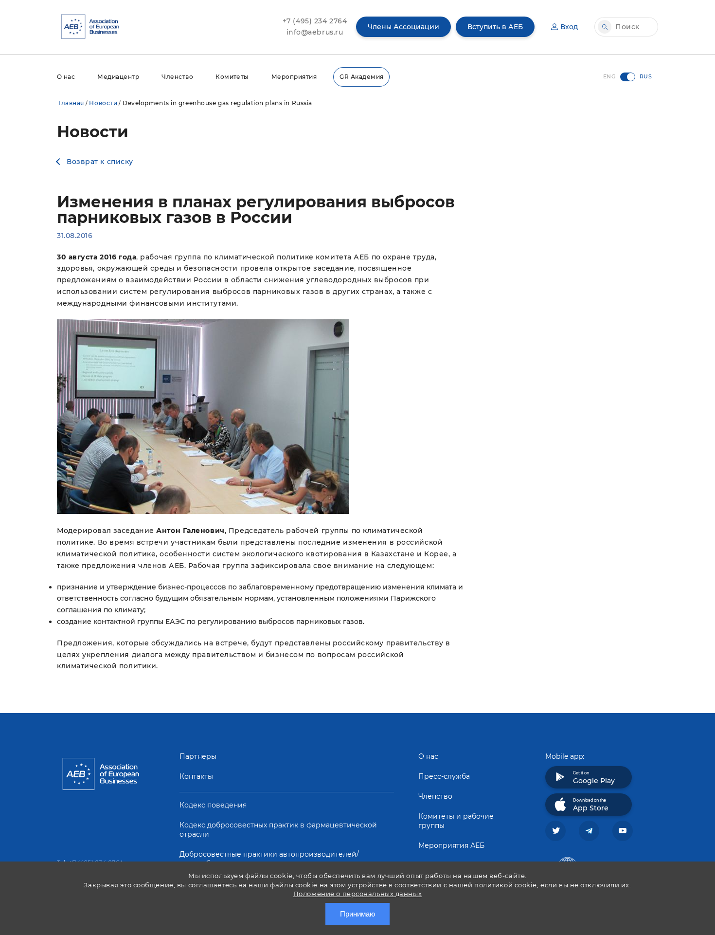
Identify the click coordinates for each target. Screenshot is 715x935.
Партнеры (197, 756)
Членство (177, 76)
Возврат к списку (100, 161)
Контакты (196, 776)
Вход (569, 26)
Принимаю (357, 914)
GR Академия (361, 76)
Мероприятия (294, 76)
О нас (66, 76)
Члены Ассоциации (403, 26)
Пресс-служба (444, 776)
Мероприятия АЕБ (451, 845)
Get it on (594, 777)
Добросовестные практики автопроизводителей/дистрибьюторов (269, 859)
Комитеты (232, 76)
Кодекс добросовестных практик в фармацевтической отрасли (278, 830)
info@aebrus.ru (314, 32)
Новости (103, 103)
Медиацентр (118, 76)
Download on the (590, 805)
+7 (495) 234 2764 (315, 21)
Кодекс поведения (213, 805)
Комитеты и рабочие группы (456, 821)
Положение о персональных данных (357, 894)
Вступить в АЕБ (495, 26)
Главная (71, 103)
